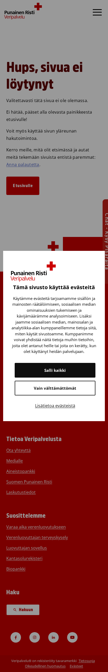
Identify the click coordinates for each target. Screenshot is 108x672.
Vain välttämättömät (55, 388)
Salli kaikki (55, 370)
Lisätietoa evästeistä (55, 406)
